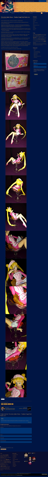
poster (35, 41)
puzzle (40, 41)
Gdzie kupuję (24, 12)
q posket (42, 41)
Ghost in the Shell (35, 22)
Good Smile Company (5, 460)
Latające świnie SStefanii (37, 51)
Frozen (34, 21)
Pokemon (34, 27)
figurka (34, 37)
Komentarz (2, 427)
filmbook (10, 459)
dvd (6, 457)
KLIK (8, 45)
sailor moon (3, 466)
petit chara (44, 40)
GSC (9, 460)
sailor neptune (6, 467)
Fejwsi (34, 50)
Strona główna (13, 12)
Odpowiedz (29, 422)
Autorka (19, 12)
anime (34, 34)
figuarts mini (34, 36)
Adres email (2, 437)
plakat (33, 41)
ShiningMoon (35, 57)
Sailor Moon (6, 402)
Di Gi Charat (34, 20)
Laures (2, 418)
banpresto (42, 34)
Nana (14, 460)
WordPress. (29, 473)
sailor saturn (8, 467)
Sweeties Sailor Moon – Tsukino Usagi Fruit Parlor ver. (16, 17)
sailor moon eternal (2, 467)
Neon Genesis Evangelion (16, 461)
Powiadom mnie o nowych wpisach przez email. (6, 447)
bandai (39, 34)
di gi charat (38, 35)
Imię (35, 62)
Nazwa (1, 434)
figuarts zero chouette (41, 36)
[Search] (47, 1)
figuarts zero (37, 36)
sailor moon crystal (8, 466)
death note (5, 456)
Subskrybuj (36, 74)
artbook (36, 34)
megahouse (9, 461)
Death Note (34, 19)
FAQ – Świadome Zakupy (33, 12)
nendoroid (5, 462)
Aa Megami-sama (15, 454)
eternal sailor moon (9, 457)
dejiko (8, 456)
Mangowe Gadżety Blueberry (20, 1)
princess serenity (38, 41)
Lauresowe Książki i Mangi (37, 52)
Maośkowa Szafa (36, 53)
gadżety (39, 37)
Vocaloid (34, 29)
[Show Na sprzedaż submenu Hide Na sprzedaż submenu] (41, 13)
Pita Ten (34, 26)
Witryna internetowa (3, 440)
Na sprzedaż (42, 12)
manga (5, 461)
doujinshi (5, 457)
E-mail (36, 65)
